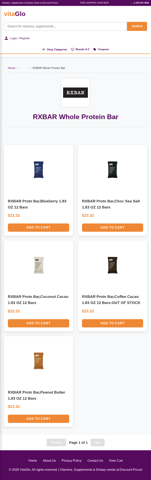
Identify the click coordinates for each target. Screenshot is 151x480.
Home (11, 67)
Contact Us (95, 460)
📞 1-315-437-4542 (139, 3)
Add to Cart (38, 227)
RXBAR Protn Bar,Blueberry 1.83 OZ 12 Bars (37, 204)
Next (97, 442)
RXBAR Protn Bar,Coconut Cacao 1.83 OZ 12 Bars (38, 300)
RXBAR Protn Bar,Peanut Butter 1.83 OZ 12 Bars (36, 395)
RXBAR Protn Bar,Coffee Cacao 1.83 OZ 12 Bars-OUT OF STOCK (111, 300)
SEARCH (137, 26)
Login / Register (20, 38)
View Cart (116, 460)
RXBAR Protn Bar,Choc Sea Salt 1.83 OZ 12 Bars (111, 204)
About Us (49, 460)
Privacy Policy (72, 460)
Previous (56, 442)
